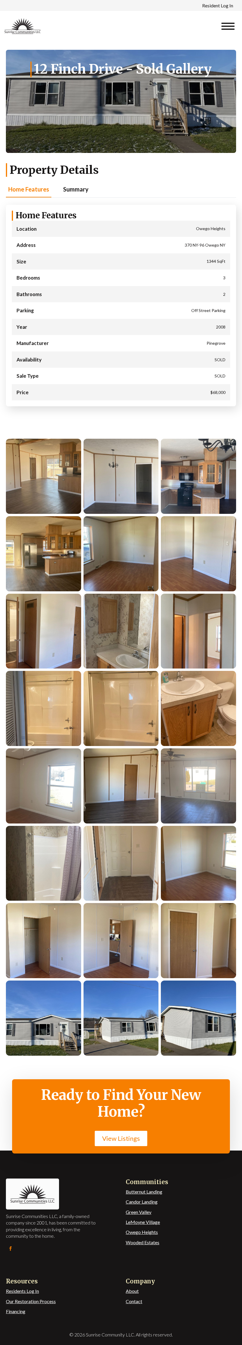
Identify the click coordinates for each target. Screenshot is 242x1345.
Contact (134, 1301)
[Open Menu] (228, 26)
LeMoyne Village (143, 1222)
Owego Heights (142, 1232)
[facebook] (10, 1248)
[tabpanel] (121, 305)
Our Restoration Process (31, 1301)
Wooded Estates (142, 1242)
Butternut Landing (144, 1191)
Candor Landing (142, 1201)
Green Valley (138, 1212)
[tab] (28, 189)
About (132, 1291)
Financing (15, 1311)
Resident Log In (217, 5)
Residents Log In (22, 1291)
